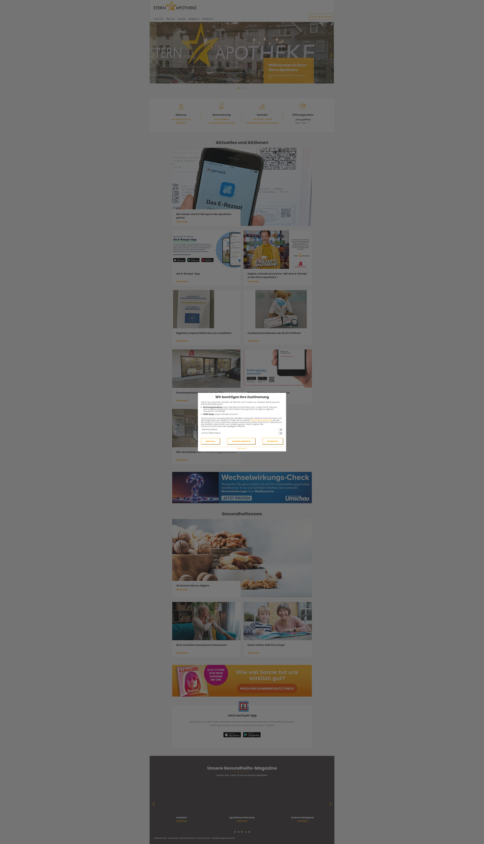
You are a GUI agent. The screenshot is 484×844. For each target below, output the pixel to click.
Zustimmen (272, 441)
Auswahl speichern (241, 441)
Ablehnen (210, 441)
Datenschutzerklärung (261, 420)
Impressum (242, 448)
